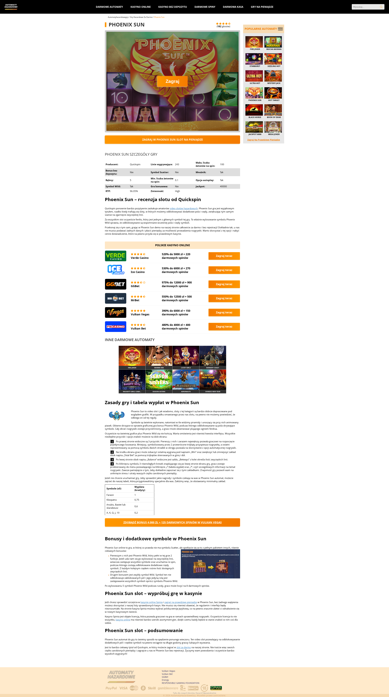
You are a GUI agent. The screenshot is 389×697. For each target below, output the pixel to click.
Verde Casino (140, 258)
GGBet (135, 286)
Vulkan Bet (138, 328)
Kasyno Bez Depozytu (172, 7)
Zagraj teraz (224, 256)
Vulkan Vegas (140, 314)
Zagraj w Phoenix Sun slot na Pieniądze (172, 139)
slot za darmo (184, 647)
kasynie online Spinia (152, 602)
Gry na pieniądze (262, 7)
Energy (165, 679)
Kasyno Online (141, 7)
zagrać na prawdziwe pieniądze (180, 602)
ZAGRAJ (132, 355)
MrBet (135, 300)
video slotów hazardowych (184, 208)
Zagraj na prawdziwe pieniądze (263, 139)
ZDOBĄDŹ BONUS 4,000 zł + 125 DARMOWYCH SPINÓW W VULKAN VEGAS (172, 522)
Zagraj (172, 81)
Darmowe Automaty (109, 7)
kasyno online (123, 619)
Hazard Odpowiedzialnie (206, 693)
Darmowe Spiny (204, 7)
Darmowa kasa (233, 7)
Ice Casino (138, 272)
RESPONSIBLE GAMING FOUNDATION (180, 682)
